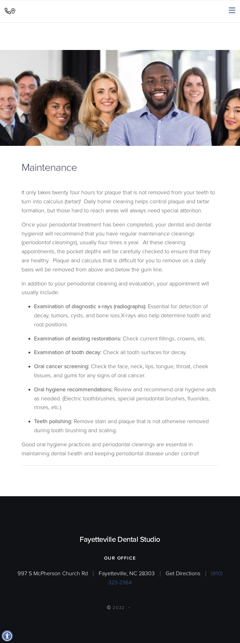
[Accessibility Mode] (7, 635)
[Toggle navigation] (232, 10)
